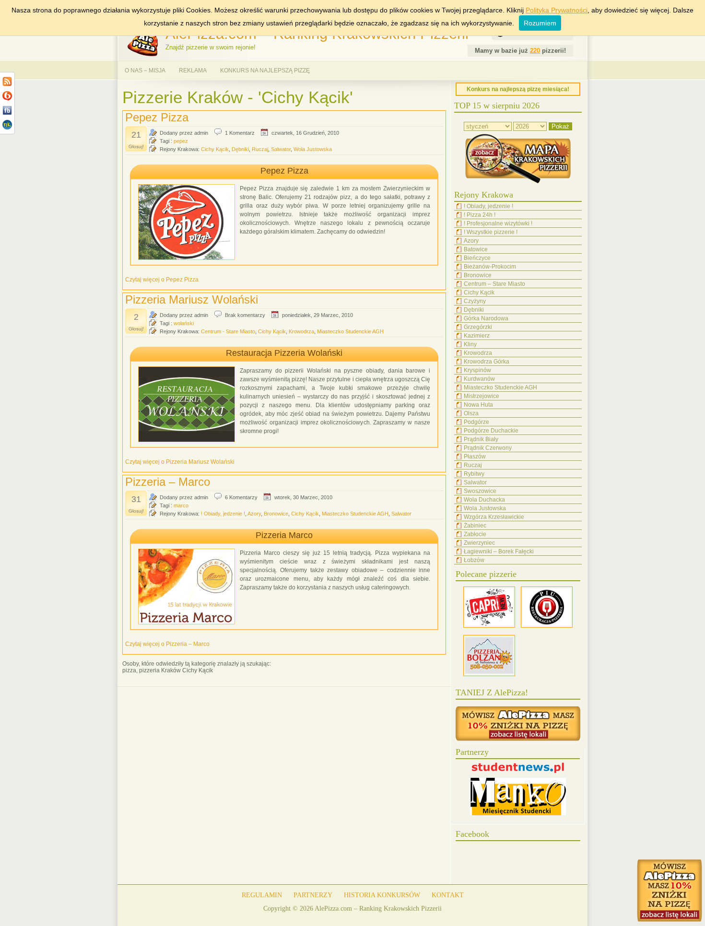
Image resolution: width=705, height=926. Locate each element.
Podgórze (476, 422)
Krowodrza (301, 331)
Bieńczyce (477, 258)
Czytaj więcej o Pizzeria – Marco (167, 644)
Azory (254, 513)
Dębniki (240, 149)
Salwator (281, 149)
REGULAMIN (262, 895)
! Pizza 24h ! (479, 214)
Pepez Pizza (156, 117)
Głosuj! (136, 146)
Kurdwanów (479, 378)
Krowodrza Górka (486, 361)
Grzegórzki (478, 327)
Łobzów (474, 560)
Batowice (476, 249)
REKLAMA (193, 70)
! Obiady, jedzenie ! (223, 513)
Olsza (471, 413)
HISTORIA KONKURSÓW (382, 895)
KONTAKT (448, 895)
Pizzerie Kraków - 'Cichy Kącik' (237, 97)
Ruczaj (260, 149)
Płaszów (475, 456)
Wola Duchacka (484, 499)
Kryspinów (477, 370)
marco (181, 505)
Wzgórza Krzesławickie (494, 517)
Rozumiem (540, 23)
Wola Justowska (313, 149)
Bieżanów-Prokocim (490, 266)
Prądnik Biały (481, 439)
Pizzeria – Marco (167, 481)
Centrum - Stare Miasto (228, 331)
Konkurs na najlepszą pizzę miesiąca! (518, 89)
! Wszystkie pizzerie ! (490, 232)
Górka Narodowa (486, 318)
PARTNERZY (313, 895)
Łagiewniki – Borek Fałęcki (499, 551)
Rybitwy (474, 473)
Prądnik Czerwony (488, 448)
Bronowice (276, 513)
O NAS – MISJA (145, 70)
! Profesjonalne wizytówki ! (498, 223)
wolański (184, 323)
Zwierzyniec (479, 542)
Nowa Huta (478, 404)
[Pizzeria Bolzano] (489, 674)
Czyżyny (475, 301)
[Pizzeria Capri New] (489, 625)
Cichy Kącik (215, 149)
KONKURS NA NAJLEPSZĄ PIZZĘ (265, 70)
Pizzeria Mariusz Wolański (191, 299)
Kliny (470, 344)
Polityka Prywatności (557, 10)
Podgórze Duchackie (491, 430)
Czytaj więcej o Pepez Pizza (162, 279)
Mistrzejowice (481, 396)
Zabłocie (475, 534)
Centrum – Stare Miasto (494, 284)
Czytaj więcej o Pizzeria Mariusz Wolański (180, 461)
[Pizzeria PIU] (547, 625)
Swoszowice (480, 491)
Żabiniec (475, 525)
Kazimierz (477, 335)
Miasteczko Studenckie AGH (350, 331)
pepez (181, 141)
